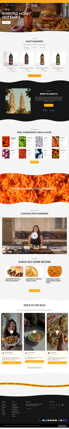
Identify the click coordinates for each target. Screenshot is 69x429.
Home (3, 404)
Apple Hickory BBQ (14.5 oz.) (58, 68)
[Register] (41, 408)
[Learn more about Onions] (15, 151)
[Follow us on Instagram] (56, 404)
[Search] (61, 5)
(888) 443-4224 (15, 425)
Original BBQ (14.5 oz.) (11, 68)
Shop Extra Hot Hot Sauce (57, 362)
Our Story (4, 405)
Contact (3, 414)
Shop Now (6, 22)
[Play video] (34, 235)
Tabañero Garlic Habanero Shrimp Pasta (53, 281)
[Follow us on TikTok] (50, 407)
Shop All (13, 416)
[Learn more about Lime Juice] (32, 138)
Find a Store (12, 5)
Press (3, 411)
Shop (3, 5)
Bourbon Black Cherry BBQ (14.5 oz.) (27, 68)
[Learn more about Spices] (32, 151)
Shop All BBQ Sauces (34, 75)
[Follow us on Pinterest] (59, 404)
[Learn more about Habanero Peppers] (15, 138)
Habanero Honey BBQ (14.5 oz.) (42, 68)
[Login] (63, 5)
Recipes (3, 407)
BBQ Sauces (26, 47)
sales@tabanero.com (8, 425)
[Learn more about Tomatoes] (65, 151)
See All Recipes (34, 290)
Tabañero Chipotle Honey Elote (34, 280)
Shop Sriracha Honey (11, 362)
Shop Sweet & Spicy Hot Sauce (34, 361)
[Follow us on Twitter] (53, 404)
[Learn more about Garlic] (48, 138)
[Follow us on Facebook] (50, 404)
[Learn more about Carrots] (65, 138)
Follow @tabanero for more (35, 367)
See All (34, 162)
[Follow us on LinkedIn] (53, 407)
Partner (3, 412)
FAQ (3, 409)
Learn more (48, 105)
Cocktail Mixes (15, 411)
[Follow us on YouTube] (62, 404)
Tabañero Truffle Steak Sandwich (12, 280)
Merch (13, 414)
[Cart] (66, 5)
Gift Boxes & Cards (15, 412)
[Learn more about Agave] (48, 151)
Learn (7, 5)
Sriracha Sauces (15, 407)
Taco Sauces (42, 47)
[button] (3, 339)
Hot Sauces (34, 47)
